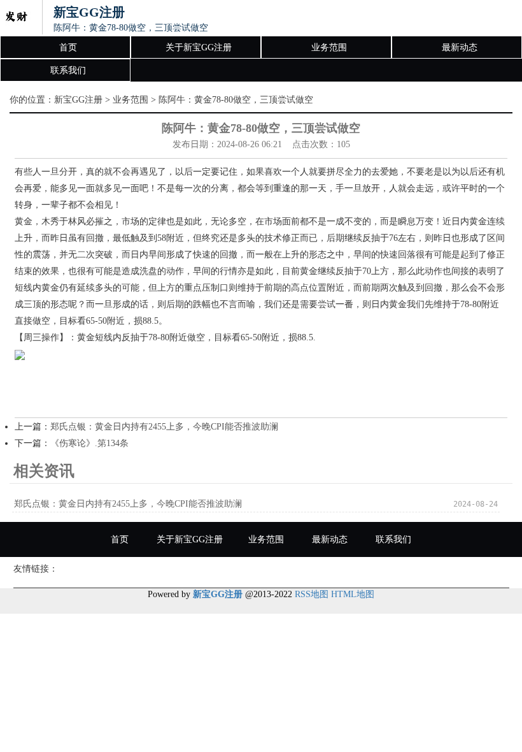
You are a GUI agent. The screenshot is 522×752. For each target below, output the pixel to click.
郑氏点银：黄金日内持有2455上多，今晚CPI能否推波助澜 (164, 426)
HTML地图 (352, 594)
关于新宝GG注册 (199, 47)
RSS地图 (311, 594)
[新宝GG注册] (16, 18)
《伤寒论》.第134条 (89, 443)
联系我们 (68, 70)
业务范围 (329, 47)
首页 (68, 47)
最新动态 (459, 47)
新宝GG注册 (78, 100)
